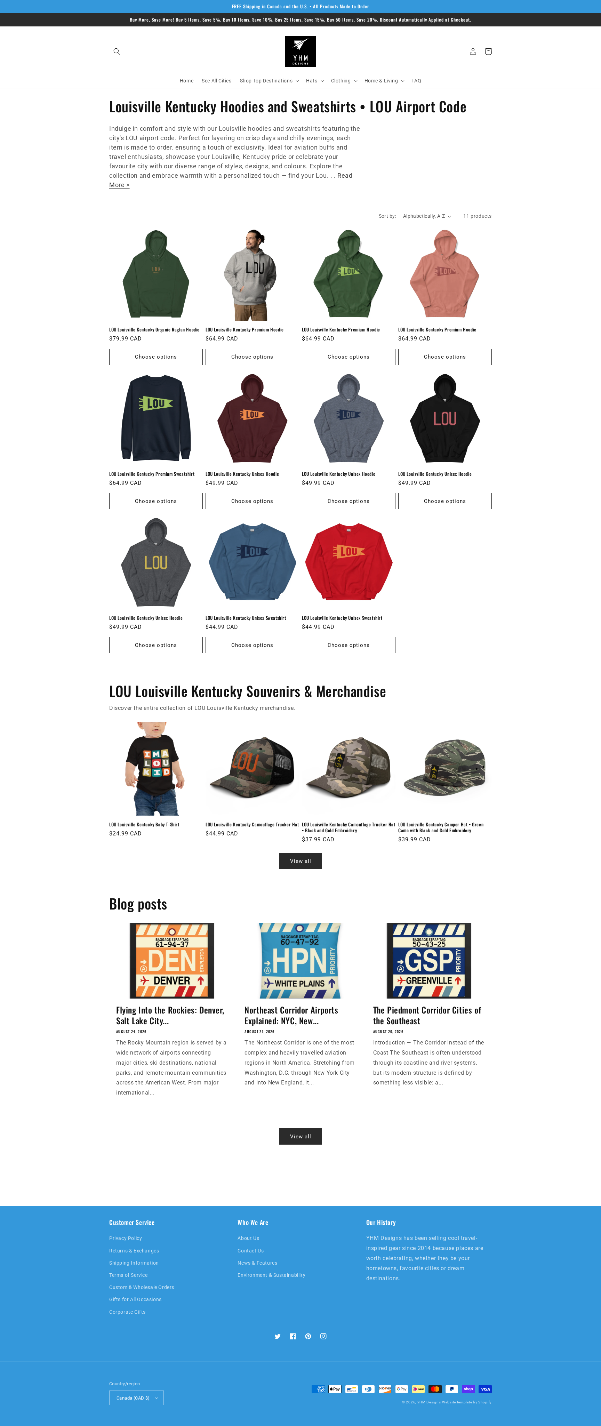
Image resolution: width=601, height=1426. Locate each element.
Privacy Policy (125, 1238)
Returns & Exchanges (134, 1250)
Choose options (156, 357)
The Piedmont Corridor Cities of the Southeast (427, 1015)
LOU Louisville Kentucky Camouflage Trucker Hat (252, 824)
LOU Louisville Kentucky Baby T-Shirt (144, 824)
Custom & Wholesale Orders (141, 1287)
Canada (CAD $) (133, 1398)
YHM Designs (429, 1402)
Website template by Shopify (467, 1402)
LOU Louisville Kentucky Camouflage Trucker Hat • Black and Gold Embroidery (348, 827)
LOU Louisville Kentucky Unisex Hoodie (242, 474)
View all (300, 861)
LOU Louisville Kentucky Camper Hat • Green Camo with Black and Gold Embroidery (440, 827)
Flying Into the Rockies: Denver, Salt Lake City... (170, 1015)
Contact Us (251, 1250)
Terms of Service (128, 1275)
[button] (117, 51)
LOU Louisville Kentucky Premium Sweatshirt (151, 474)
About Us (248, 1238)
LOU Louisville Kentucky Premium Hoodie (245, 330)
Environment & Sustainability (271, 1275)
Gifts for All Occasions (135, 1299)
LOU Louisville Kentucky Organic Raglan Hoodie (154, 330)
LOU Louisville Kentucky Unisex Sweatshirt (246, 618)
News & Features (257, 1263)
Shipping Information (134, 1263)
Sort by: (387, 216)
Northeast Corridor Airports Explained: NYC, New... (291, 1015)
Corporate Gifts (127, 1312)
